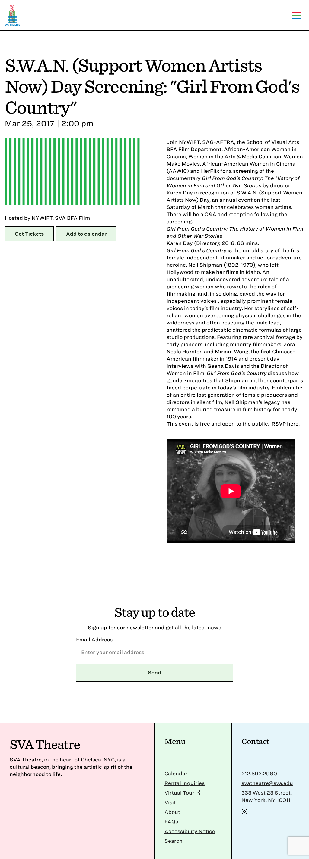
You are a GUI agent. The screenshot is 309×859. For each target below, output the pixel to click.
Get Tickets (29, 233)
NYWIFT (42, 217)
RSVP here (285, 423)
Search (173, 840)
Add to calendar (86, 233)
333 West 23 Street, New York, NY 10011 (266, 796)
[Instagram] (244, 812)
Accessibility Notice (189, 831)
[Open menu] (296, 15)
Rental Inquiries (184, 783)
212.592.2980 (259, 773)
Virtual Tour (180, 792)
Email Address (94, 639)
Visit (170, 802)
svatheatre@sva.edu (267, 783)
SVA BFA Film (72, 217)
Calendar (175, 773)
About (172, 811)
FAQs (171, 821)
